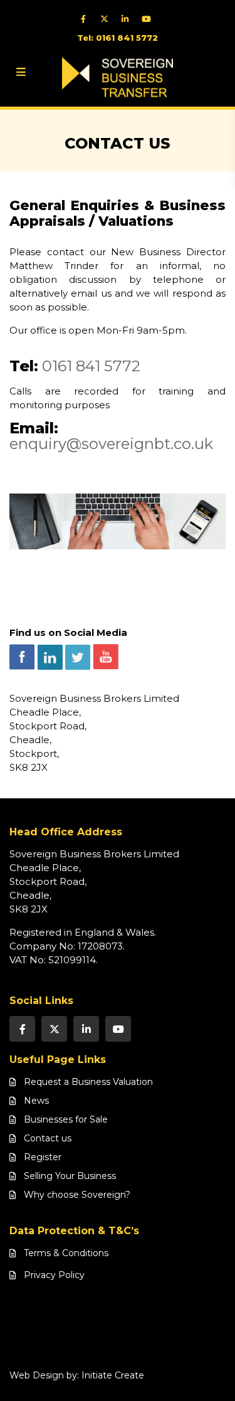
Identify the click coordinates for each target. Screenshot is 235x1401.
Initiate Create (112, 1375)
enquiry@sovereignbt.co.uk (111, 444)
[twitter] (107, 18)
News (36, 1100)
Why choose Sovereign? (77, 1194)
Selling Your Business (70, 1176)
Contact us (47, 1138)
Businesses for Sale (66, 1119)
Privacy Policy (54, 1275)
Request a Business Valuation (88, 1081)
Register (42, 1157)
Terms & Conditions (66, 1253)
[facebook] (86, 18)
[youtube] (148, 18)
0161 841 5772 (91, 366)
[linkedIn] (128, 18)
